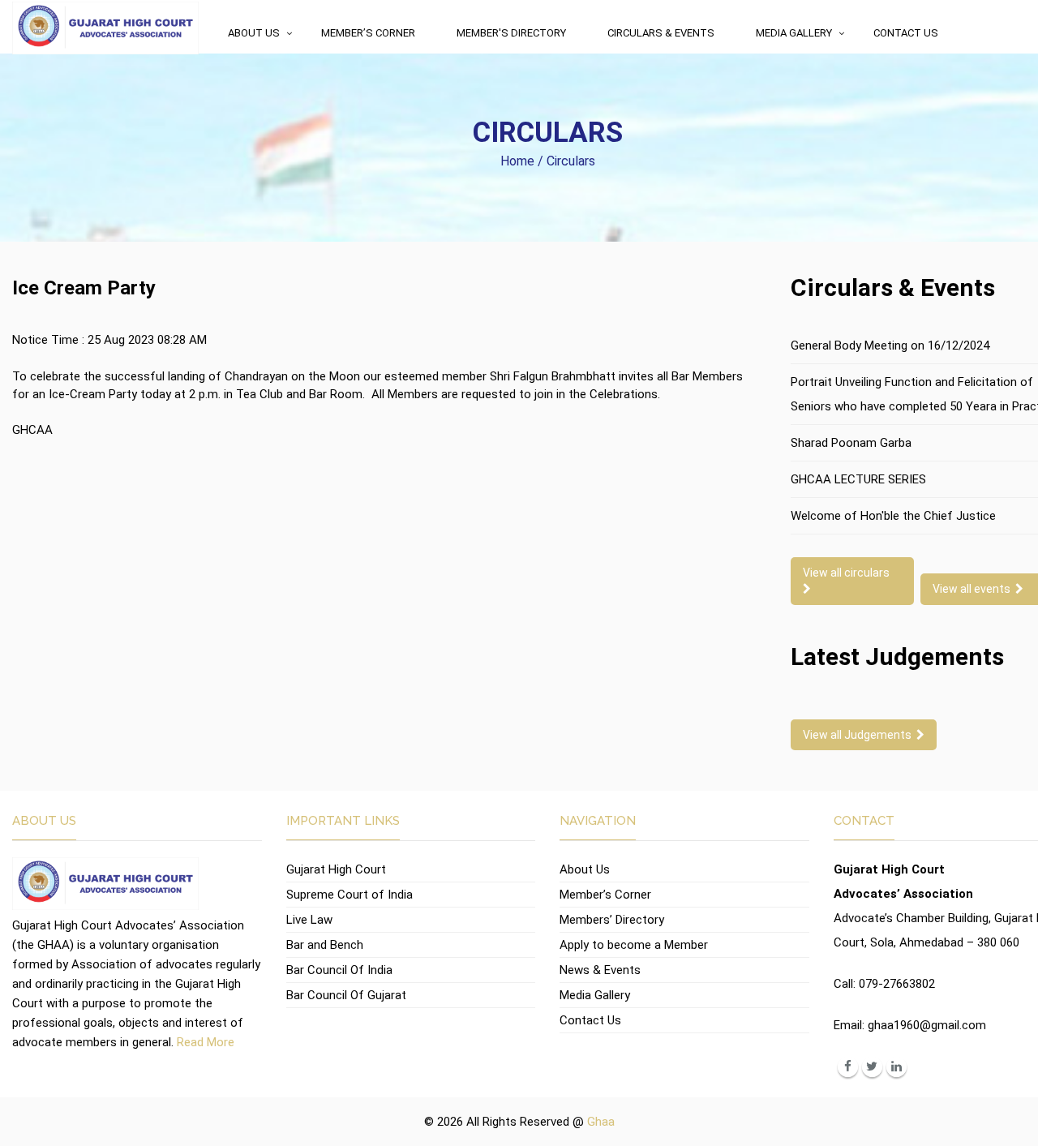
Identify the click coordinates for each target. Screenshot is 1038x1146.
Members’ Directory (612, 919)
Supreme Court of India (349, 894)
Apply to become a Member (634, 945)
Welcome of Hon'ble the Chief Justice (893, 516)
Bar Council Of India (339, 970)
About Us (254, 33)
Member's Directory (511, 33)
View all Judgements (859, 734)
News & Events (600, 970)
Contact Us (905, 33)
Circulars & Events (660, 33)
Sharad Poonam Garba (851, 443)
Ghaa (601, 1121)
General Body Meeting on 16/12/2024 (890, 345)
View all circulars (848, 572)
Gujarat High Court (336, 869)
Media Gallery (794, 33)
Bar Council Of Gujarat (346, 995)
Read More (205, 1042)
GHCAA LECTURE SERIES (858, 479)
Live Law (309, 919)
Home (517, 161)
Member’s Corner (368, 33)
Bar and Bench (324, 945)
